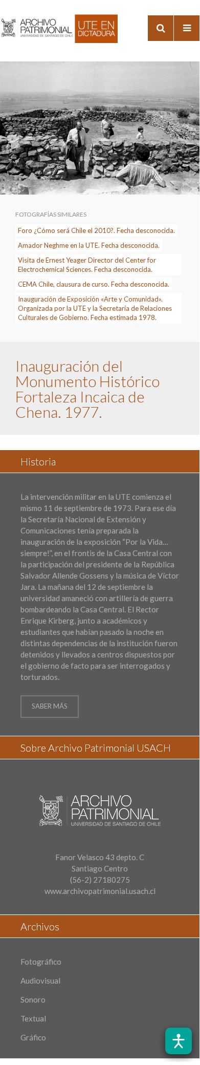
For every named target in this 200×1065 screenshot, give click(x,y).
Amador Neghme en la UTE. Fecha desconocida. (89, 245)
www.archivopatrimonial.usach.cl (100, 891)
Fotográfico (40, 961)
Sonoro (33, 999)
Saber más (50, 706)
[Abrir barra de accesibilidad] (178, 1041)
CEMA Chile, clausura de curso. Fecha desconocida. (93, 284)
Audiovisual (40, 980)
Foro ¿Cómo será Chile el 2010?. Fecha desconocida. (96, 230)
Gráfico (33, 1037)
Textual (33, 1018)
